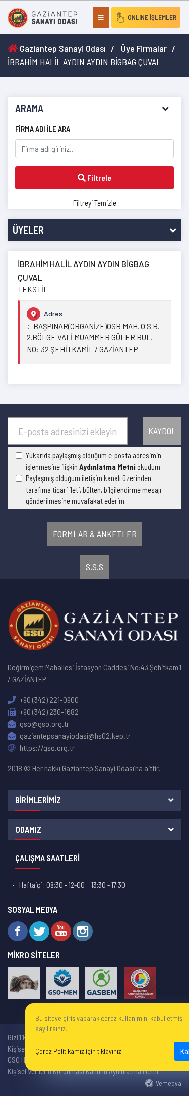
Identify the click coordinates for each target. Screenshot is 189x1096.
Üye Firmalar (144, 48)
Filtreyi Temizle (94, 203)
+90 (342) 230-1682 (48, 711)
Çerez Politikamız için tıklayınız (78, 1051)
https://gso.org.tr (46, 747)
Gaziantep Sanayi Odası (62, 48)
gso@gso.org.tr (43, 723)
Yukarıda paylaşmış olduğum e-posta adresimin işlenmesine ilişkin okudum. (94, 461)
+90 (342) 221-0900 (48, 699)
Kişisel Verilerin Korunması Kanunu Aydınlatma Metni (83, 1071)
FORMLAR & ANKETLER (95, 533)
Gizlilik (17, 1037)
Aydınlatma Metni (107, 466)
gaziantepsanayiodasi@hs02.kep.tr (74, 735)
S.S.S (94, 566)
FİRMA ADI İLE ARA (42, 128)
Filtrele (98, 177)
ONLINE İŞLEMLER (152, 17)
